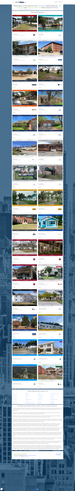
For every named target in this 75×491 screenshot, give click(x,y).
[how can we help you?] (1, 489)
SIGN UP (60, 1)
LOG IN (56, 1)
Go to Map (58, 454)
